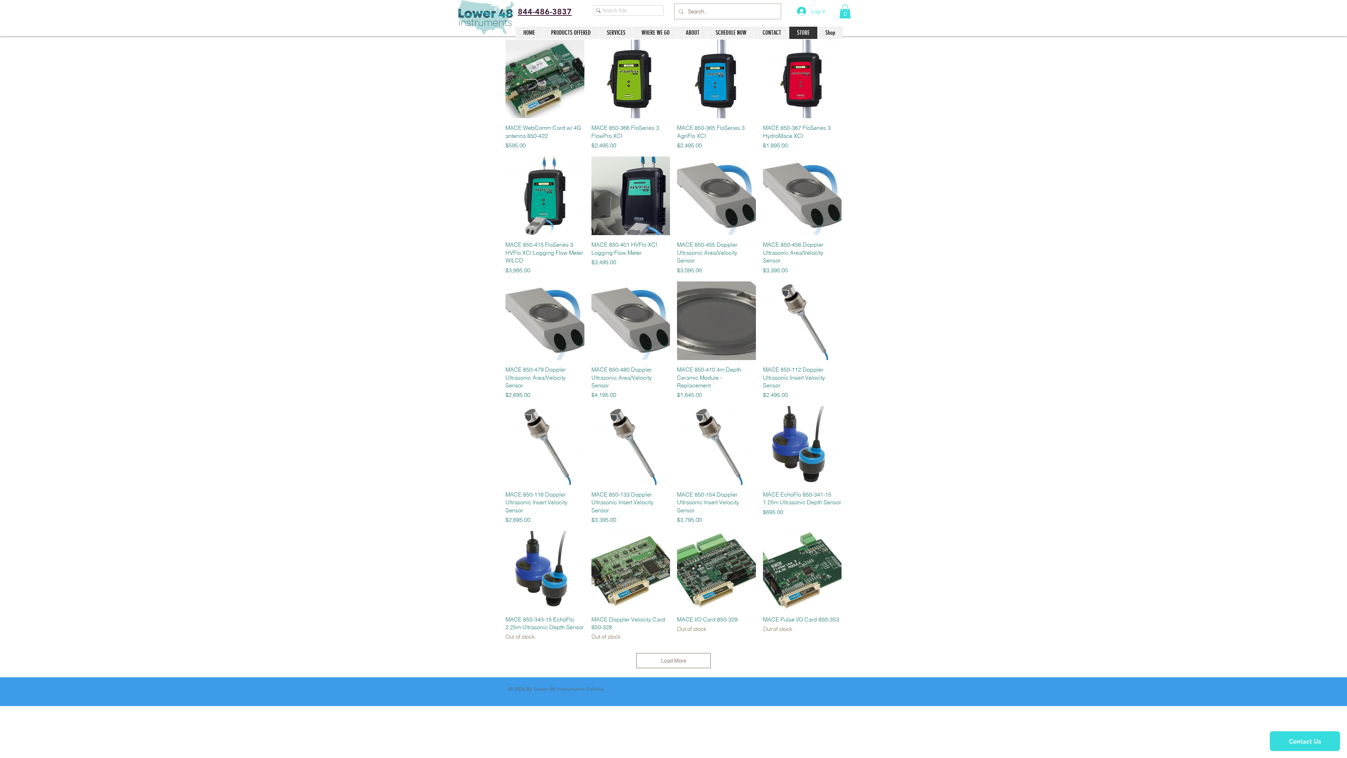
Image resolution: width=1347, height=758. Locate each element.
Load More (673, 660)
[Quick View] (544, 79)
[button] (845, 11)
